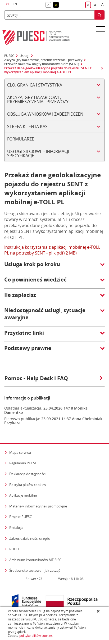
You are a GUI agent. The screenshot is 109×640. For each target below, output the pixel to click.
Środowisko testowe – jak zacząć (34, 570)
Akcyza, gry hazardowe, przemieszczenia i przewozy (43, 60)
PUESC (9, 56)
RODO (14, 549)
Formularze (20, 139)
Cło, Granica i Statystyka (34, 85)
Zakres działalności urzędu (29, 538)
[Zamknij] (99, 611)
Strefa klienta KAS (27, 126)
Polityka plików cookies (27, 484)
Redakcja (16, 527)
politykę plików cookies (36, 636)
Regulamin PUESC (23, 463)
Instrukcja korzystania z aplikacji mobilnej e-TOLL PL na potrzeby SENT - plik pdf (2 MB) (52, 250)
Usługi (24, 56)
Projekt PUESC (20, 516)
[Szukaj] (99, 15)
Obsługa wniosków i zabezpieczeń (45, 114)
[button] (54, 267)
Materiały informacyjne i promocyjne (38, 506)
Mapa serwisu (20, 452)
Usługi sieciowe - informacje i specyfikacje (39, 153)
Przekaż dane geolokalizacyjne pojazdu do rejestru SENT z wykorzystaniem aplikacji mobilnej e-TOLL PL (48, 70)
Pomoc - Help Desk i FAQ (36, 378)
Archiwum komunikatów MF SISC (35, 559)
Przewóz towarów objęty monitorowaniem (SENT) (41, 64)
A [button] (49, 5)
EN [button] (15, 4)
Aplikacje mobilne (23, 495)
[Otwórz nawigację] (100, 29)
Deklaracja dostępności (27, 473)
